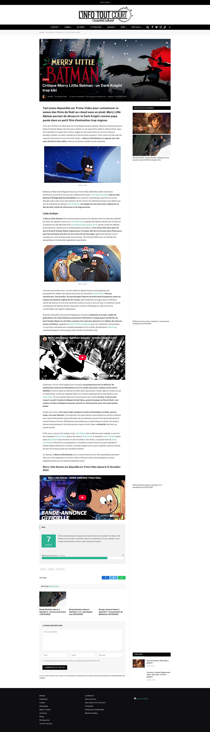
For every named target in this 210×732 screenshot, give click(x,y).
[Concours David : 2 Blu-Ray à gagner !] (139, 663)
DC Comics (60, 569)
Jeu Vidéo (80, 27)
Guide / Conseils (45, 710)
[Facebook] (32, 113)
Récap (41, 716)
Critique (42, 703)
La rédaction (89, 696)
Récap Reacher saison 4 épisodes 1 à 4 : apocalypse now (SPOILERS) (80, 611)
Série (123, 27)
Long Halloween (76, 222)
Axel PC (50, 96)
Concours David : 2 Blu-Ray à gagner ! (157, 662)
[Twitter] (32, 119)
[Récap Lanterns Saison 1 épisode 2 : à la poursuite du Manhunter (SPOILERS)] (112, 599)
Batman (51, 569)
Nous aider (105, 2)
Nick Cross (112, 327)
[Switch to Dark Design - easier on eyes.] (169, 27)
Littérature (96, 27)
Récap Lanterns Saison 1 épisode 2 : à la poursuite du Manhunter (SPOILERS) (111, 611)
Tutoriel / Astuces (45, 723)
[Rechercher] (147, 27)
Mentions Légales (91, 713)
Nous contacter (90, 699)
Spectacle (135, 27)
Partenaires (89, 706)
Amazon (43, 569)
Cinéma (67, 27)
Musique (111, 27)
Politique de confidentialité (94, 710)
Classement (43, 699)
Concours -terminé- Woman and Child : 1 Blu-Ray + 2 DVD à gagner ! (158, 675)
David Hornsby (109, 436)
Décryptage (43, 706)
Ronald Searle (98, 293)
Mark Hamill (53, 439)
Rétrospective (44, 720)
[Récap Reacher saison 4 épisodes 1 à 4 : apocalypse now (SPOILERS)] (82, 599)
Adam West (47, 397)
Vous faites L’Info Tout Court (95, 703)
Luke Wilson (80, 433)
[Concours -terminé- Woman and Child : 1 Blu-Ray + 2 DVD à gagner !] (139, 675)
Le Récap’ (54, 27)
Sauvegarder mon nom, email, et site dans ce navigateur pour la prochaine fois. (72, 661)
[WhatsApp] (32, 124)
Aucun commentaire (78, 96)
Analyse (42, 696)
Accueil (41, 32)
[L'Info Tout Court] (105, 15)
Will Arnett (87, 436)
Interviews (43, 713)
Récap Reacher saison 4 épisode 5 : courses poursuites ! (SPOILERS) (52, 611)
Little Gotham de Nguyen (80, 324)
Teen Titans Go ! (73, 204)
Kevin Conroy (60, 436)
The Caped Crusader (99, 195)
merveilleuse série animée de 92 (84, 225)
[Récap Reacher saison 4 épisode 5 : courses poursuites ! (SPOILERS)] (52, 599)
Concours (138, 654)
